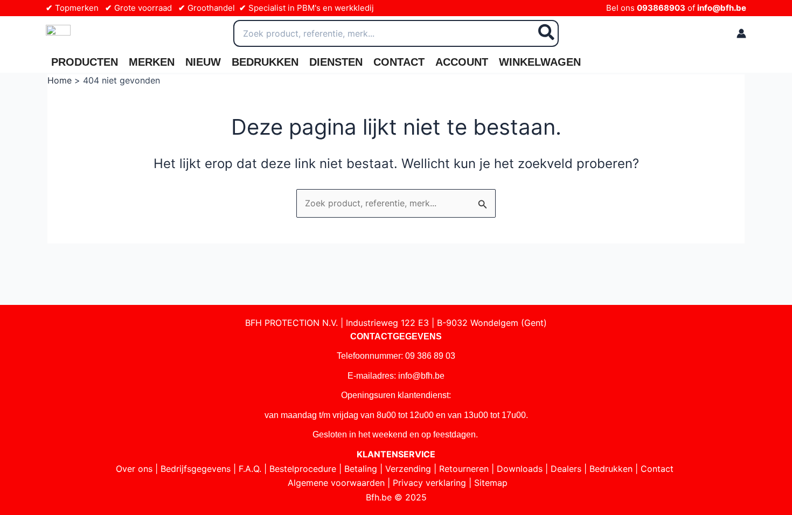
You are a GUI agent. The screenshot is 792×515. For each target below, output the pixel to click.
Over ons (134, 468)
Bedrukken (265, 62)
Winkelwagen (540, 62)
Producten (84, 62)
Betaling (360, 468)
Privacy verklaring (429, 482)
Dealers (566, 468)
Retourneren (464, 468)
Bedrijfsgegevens (196, 468)
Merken (152, 62)
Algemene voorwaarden (336, 482)
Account (461, 62)
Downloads (520, 468)
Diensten (336, 62)
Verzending (408, 468)
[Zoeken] (547, 33)
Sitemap (491, 482)
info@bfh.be (721, 8)
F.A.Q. (250, 468)
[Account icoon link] (741, 33)
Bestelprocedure (302, 468)
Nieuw (203, 62)
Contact (399, 62)
